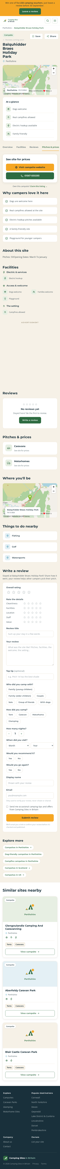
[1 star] (8, 592)
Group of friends (26, 702)
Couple (40, 696)
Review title (12, 628)
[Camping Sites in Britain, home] (11, 20)
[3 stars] (18, 592)
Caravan (23, 715)
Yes (10, 758)
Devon (34, 1107)
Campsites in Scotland (16, 868)
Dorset (34, 1125)
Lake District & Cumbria (42, 1116)
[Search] (47, 20)
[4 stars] (24, 592)
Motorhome (38, 715)
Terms (43, 1163)
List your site (37, 1142)
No (19, 758)
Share (53, 36)
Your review (12, 641)
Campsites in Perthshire (17, 847)
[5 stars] (29, 592)
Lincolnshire (37, 1121)
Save (37, 36)
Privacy (35, 1163)
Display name (13, 777)
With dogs (45, 702)
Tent (11, 715)
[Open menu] (55, 20)
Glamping (13, 721)
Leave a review (30, 11)
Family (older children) (20, 696)
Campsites (8, 1097)
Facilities (21, 147)
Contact (7, 1146)
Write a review (30, 420)
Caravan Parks (10, 1102)
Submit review (30, 817)
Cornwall (35, 1097)
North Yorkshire (39, 1102)
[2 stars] (13, 592)
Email (9, 790)
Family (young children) (20, 689)
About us (7, 1142)
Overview (8, 147)
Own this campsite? (30, 186)
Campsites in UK (13, 875)
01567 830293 (31, 175)
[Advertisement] (30, 354)
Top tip (15, 671)
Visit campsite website (32, 167)
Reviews (34, 147)
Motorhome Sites (11, 1111)
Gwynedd (36, 1111)
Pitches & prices (50, 147)
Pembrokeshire (38, 1130)
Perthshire (7, 28)
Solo (11, 702)
